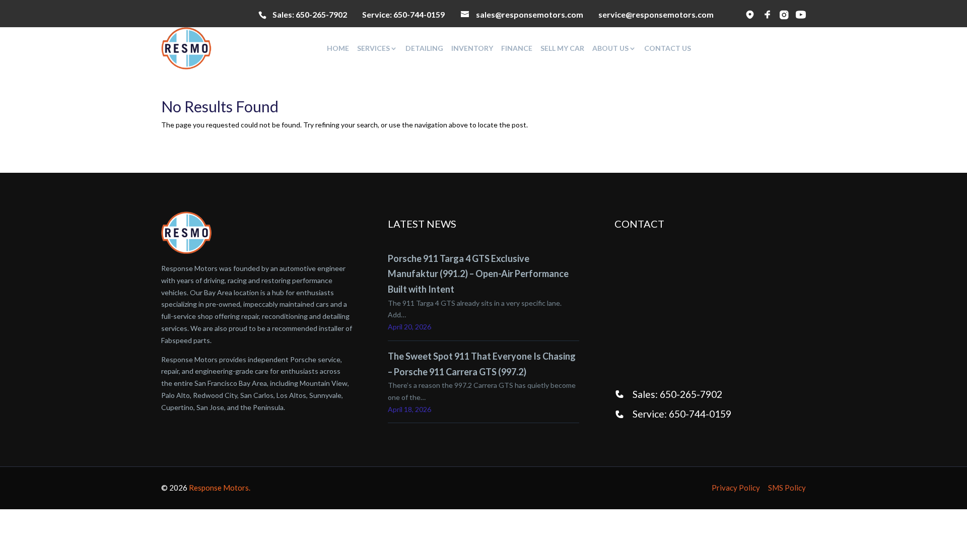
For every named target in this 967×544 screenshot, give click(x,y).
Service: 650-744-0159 (682, 414)
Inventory (472, 48)
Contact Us (667, 48)
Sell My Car (562, 48)
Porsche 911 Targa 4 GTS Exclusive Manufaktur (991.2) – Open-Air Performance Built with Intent (478, 274)
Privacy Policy (736, 487)
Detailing (424, 48)
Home (338, 48)
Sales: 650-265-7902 (677, 394)
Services (373, 48)
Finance (516, 48)
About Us (610, 48)
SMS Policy (787, 487)
